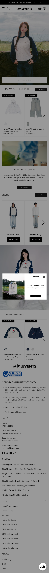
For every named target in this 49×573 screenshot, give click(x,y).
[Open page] (25, 286)
